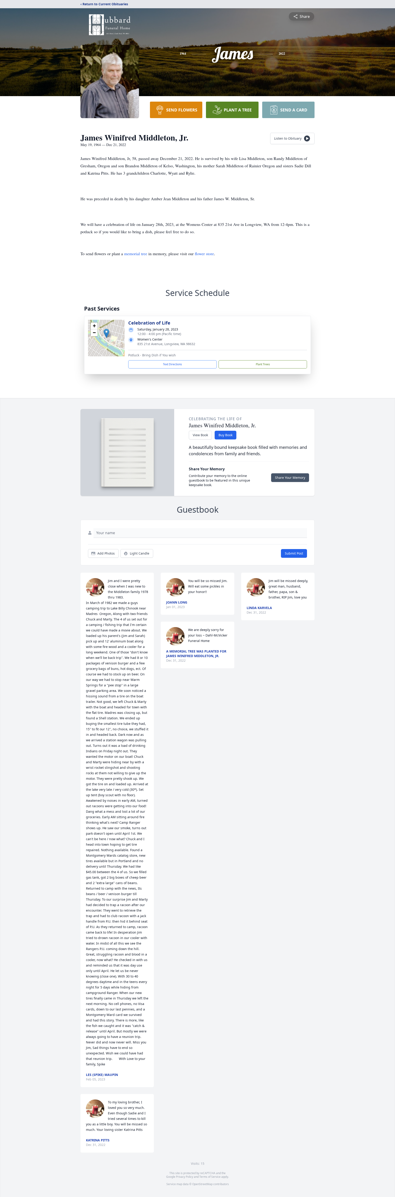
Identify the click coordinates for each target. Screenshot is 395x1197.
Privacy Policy (184, 1177)
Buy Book (225, 435)
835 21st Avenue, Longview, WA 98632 (166, 344)
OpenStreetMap (202, 1184)
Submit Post (294, 553)
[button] (106, 333)
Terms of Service (210, 1177)
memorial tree (135, 253)
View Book (200, 435)
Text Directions (172, 364)
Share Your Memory (290, 477)
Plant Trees (263, 364)
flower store (204, 253)
